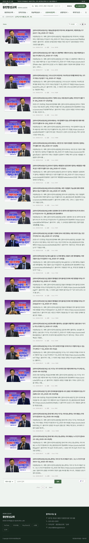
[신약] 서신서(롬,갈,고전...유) (23, 17)
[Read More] (44, 38)
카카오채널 (15, 525)
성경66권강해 (9, 17)
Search (57, 482)
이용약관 (84, 538)
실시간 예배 (81, 6)
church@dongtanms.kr (56, 528)
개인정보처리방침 (76, 538)
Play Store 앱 (26, 525)
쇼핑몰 (35, 525)
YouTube (6, 525)
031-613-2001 (53, 521)
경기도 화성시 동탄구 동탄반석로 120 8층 (61, 518)
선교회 (5, 529)
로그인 (83, 1)
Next (50, 487)
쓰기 (83, 481)
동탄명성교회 (60, 524)
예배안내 (69, 6)
